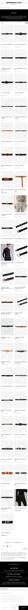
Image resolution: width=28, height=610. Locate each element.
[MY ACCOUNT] (23, 3)
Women (10, 546)
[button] (2, 3)
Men (3, 546)
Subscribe (25, 548)
